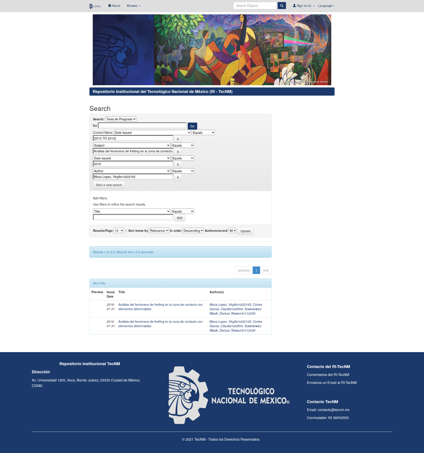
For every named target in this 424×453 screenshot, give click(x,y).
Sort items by (138, 230)
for (95, 125)
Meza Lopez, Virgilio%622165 (230, 304)
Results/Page (103, 230)
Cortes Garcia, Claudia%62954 (236, 306)
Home (115, 5)
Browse (132, 5)
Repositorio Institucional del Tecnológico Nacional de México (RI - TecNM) (163, 91)
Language (325, 5)
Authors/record (216, 230)
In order (176, 230)
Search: (98, 119)
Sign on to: (304, 5)
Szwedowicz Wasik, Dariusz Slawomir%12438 (235, 311)
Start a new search (109, 185)
